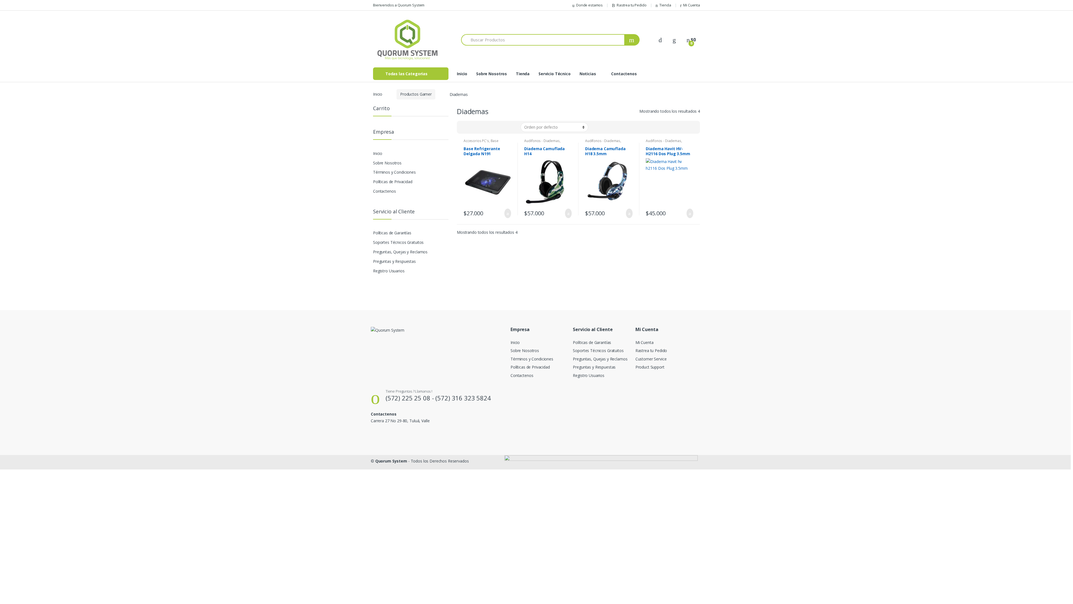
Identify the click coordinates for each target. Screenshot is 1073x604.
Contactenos (624, 73)
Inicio (462, 73)
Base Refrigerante (481, 142)
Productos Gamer (416, 94)
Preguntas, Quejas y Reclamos (400, 251)
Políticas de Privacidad (392, 181)
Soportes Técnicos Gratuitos (398, 242)
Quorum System (391, 461)
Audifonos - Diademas (541, 140)
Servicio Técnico (554, 73)
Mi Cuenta (691, 5)
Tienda (665, 5)
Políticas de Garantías (392, 232)
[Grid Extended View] (472, 127)
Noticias (588, 73)
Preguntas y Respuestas (394, 261)
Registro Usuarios (389, 270)
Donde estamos (589, 5)
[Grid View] (464, 127)
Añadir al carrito (506, 213)
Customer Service (651, 359)
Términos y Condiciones (394, 172)
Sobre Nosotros (491, 73)
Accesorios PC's (476, 140)
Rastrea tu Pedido (632, 5)
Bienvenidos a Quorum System (398, 5)
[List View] (481, 127)
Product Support (649, 367)
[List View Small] (489, 127)
